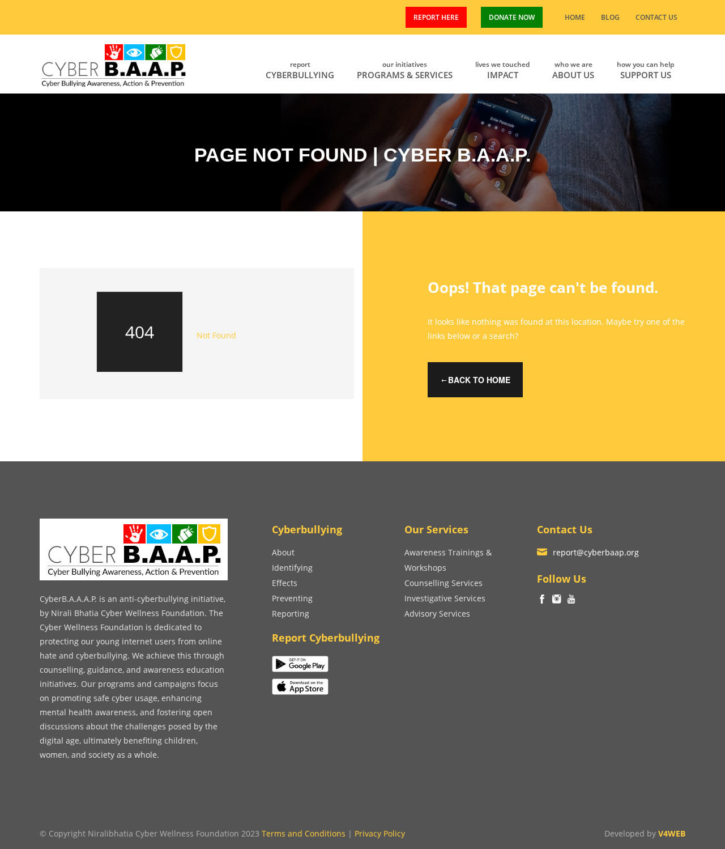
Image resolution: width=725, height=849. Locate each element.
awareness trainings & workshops (448, 560)
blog (610, 17)
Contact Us (656, 17)
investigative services (444, 598)
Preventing (292, 598)
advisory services (437, 613)
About (283, 552)
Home (575, 17)
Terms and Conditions (304, 833)
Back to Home (479, 379)
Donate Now (512, 17)
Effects (284, 583)
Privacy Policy (380, 833)
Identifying (292, 567)
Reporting (290, 613)
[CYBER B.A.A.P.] (114, 63)
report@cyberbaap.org (596, 552)
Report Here (436, 17)
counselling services (443, 583)
